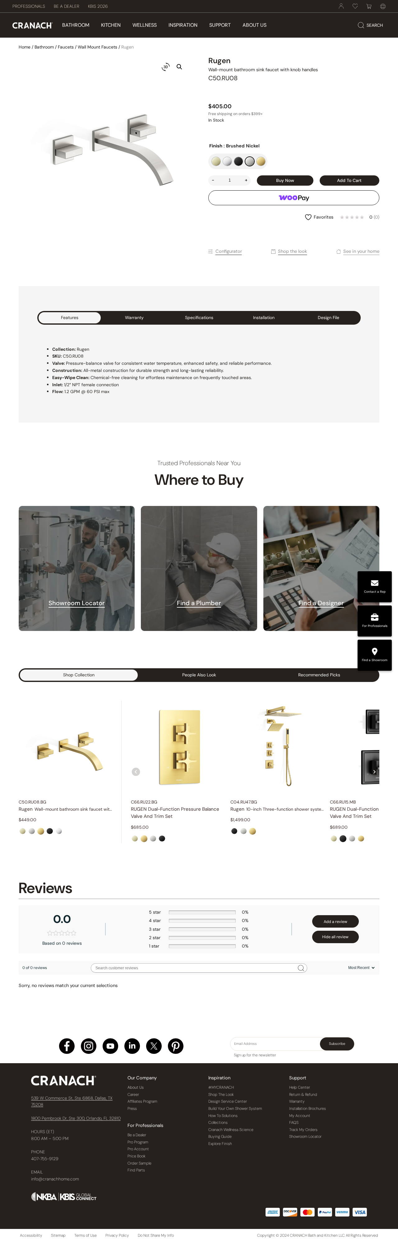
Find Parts (136, 1170)
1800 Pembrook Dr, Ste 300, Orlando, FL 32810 (76, 1118)
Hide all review (335, 936)
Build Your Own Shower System (235, 1108)
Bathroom (44, 47)
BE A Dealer (66, 6)
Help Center (299, 1087)
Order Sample (139, 1163)
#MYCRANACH (221, 1087)
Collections (218, 1122)
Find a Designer (321, 603)
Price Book (136, 1156)
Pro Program (137, 1142)
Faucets (66, 47)
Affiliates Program (142, 1101)
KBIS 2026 (98, 6)
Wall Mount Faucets (97, 47)
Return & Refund (303, 1094)
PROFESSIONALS (28, 6)
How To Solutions (223, 1115)
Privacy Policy (117, 1235)
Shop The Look (221, 1094)
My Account (299, 1115)
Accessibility (31, 1235)
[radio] (216, 161)
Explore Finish (220, 1143)
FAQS (293, 1122)
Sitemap (58, 1235)
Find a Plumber (199, 603)
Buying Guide (220, 1136)
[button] (179, 66)
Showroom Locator (77, 603)
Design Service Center (227, 1101)
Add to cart (349, 180)
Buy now (285, 180)
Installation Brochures (307, 1108)
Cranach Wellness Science (230, 1129)
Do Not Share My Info (156, 1235)
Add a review (335, 921)
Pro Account (138, 1149)
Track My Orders (303, 1129)
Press (132, 1108)
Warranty (297, 1101)
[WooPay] (293, 197)
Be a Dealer (136, 1135)
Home (24, 47)
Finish (215, 146)
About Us (135, 1087)
